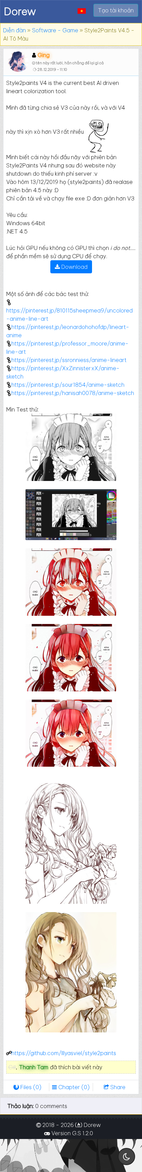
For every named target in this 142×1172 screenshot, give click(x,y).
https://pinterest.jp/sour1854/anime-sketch (67, 384)
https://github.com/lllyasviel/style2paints (63, 1053)
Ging (44, 55)
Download (74, 266)
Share (117, 1087)
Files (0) (30, 1087)
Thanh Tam (33, 1067)
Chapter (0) (73, 1087)
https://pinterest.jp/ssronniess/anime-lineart (68, 360)
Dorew (20, 11)
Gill (12, 1067)
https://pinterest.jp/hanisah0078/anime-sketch (72, 393)
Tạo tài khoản (116, 10)
